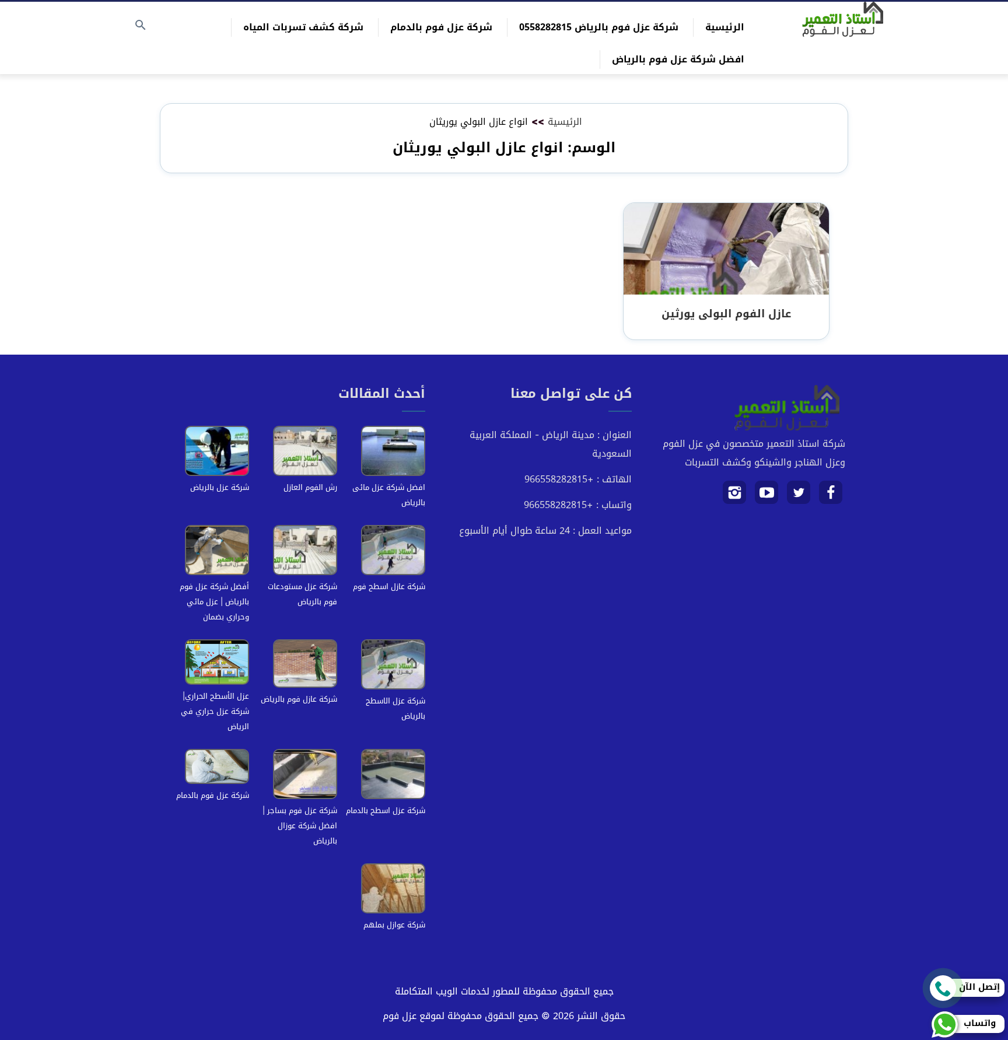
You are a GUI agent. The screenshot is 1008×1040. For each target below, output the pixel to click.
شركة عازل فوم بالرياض (299, 699)
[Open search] (141, 26)
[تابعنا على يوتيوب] (767, 497)
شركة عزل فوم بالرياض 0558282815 (598, 27)
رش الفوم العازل (310, 487)
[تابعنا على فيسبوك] (831, 497)
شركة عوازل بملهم (394, 925)
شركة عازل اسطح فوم (389, 586)
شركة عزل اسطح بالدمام (385, 810)
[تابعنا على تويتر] (799, 497)
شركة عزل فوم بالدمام (441, 27)
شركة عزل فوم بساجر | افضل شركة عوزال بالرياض (299, 825)
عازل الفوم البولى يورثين (726, 313)
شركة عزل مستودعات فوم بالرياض (302, 594)
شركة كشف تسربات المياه (303, 27)
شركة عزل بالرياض (219, 487)
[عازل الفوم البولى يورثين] (726, 249)
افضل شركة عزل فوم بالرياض (678, 59)
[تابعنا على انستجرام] (734, 497)
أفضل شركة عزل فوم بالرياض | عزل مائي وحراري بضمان (214, 601)
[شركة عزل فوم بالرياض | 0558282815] (842, 19)
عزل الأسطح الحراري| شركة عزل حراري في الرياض (215, 711)
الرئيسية (724, 27)
